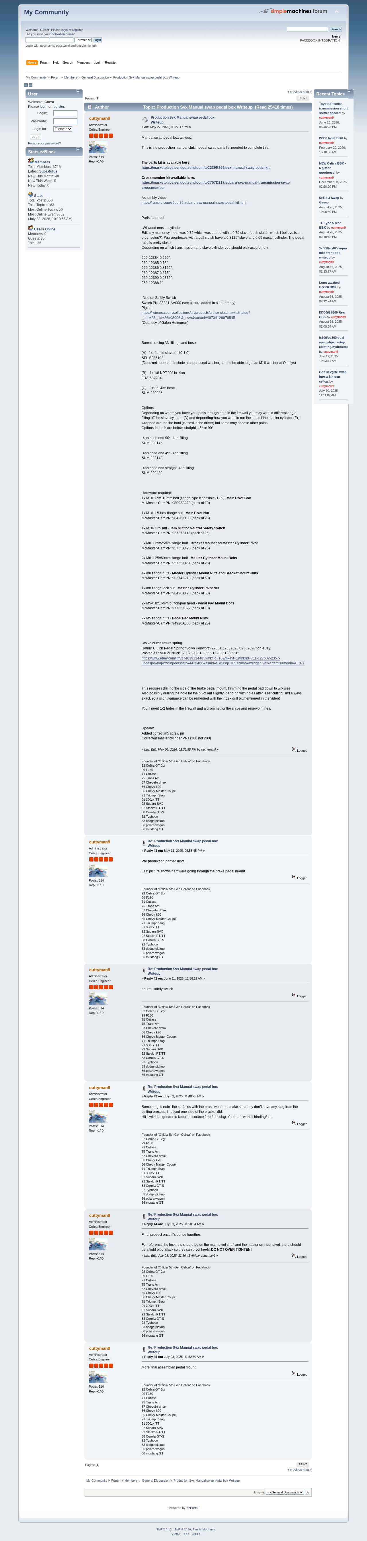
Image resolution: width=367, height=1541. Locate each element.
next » (307, 91)
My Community (46, 12)
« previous (294, 91)
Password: (39, 121)
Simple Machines (204, 1529)
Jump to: (259, 1492)
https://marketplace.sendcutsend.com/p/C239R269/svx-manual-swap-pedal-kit (206, 168)
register (77, 30)
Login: (42, 113)
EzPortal (192, 1507)
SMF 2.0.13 (164, 1529)
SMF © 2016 (182, 1529)
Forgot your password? (44, 143)
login (64, 30)
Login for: (39, 129)
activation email (62, 34)
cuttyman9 (99, 118)
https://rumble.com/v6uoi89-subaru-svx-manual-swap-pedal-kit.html (194, 203)
